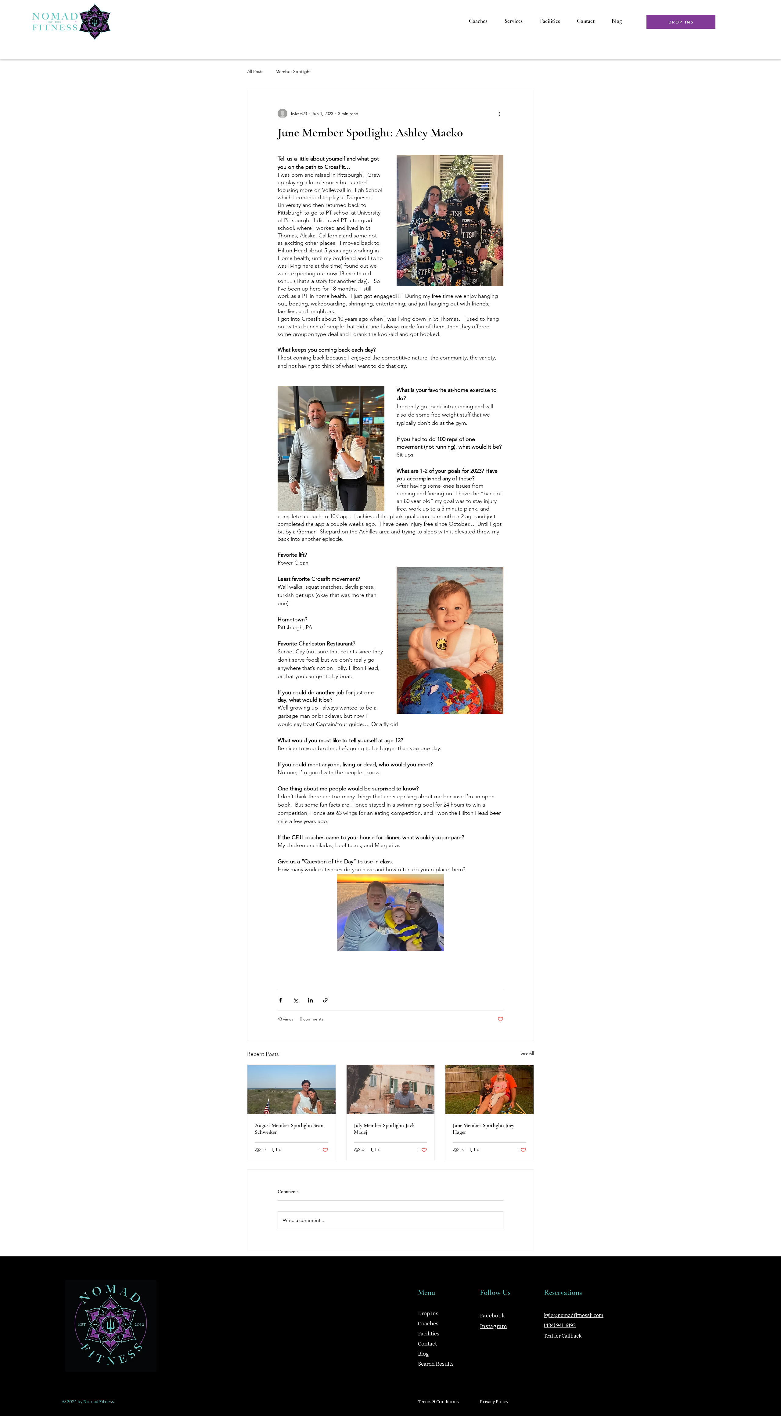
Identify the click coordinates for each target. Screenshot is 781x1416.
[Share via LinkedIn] (310, 1000)
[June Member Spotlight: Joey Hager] (489, 1089)
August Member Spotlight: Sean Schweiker (289, 1128)
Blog (423, 1354)
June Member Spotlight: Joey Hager (483, 1128)
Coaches (428, 1323)
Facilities (428, 1334)
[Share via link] (325, 1000)
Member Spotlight (293, 71)
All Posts (255, 71)
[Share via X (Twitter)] (295, 1000)
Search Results (436, 1364)
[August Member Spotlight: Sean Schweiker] (291, 1089)
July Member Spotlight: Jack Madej (384, 1128)
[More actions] (499, 113)
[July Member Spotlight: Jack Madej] (391, 1089)
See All (527, 1053)
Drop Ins (428, 1313)
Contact (427, 1344)
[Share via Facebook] (280, 1000)
